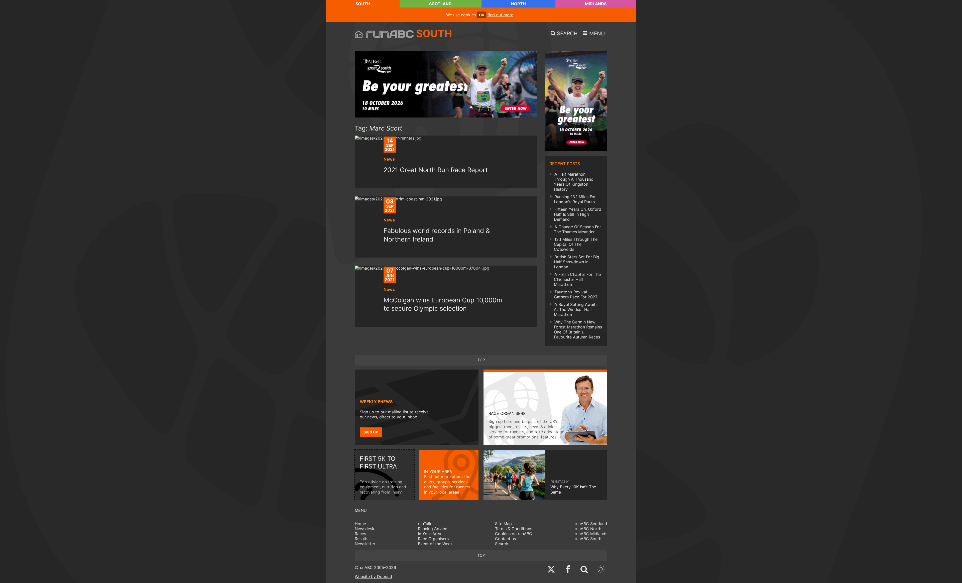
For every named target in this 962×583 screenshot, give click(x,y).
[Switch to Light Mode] (600, 570)
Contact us (505, 538)
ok (481, 15)
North (518, 3)
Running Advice (432, 528)
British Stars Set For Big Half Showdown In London (576, 261)
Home (360, 523)
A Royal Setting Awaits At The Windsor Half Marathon (575, 309)
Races (360, 533)
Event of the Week (435, 543)
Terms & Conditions (513, 528)
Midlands (596, 3)
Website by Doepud (373, 576)
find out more (500, 14)
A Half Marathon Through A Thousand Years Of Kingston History (573, 182)
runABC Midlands (591, 533)
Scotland (440, 3)
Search (501, 543)
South (362, 3)
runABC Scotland (591, 523)
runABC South (588, 538)
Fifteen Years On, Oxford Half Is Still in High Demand (577, 214)
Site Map (503, 523)
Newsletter (365, 543)
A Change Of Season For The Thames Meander (577, 229)
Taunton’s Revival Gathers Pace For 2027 (575, 294)
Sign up (371, 432)
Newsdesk (364, 528)
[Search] (584, 570)
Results (361, 538)
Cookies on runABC (513, 533)
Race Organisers (433, 538)
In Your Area (429, 533)
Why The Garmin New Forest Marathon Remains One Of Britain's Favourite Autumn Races (578, 329)
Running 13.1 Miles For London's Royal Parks (575, 199)
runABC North (588, 528)
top (481, 360)
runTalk (424, 523)
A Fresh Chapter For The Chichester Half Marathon (577, 279)
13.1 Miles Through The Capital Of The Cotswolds (575, 244)
